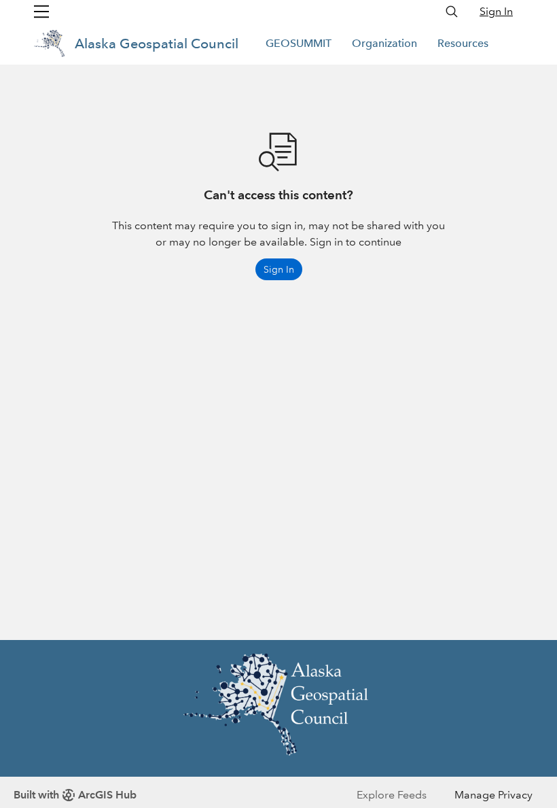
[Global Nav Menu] (41, 11)
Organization (384, 43)
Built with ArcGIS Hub (75, 794)
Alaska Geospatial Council (156, 43)
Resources (462, 43)
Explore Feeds (392, 794)
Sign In (496, 11)
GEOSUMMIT (298, 43)
